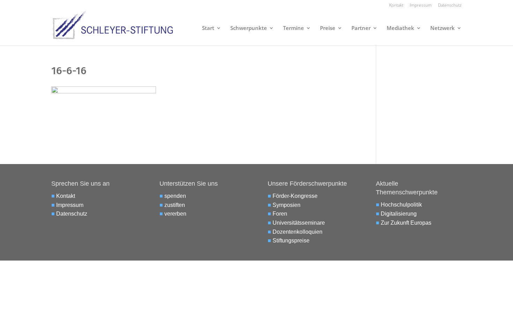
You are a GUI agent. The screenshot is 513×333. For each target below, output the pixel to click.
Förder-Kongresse (295, 196)
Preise (327, 28)
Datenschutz (450, 5)
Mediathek (400, 28)
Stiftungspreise (291, 240)
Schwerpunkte (248, 28)
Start (208, 28)
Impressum (421, 5)
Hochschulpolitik (401, 205)
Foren (280, 214)
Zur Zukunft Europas (406, 223)
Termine (293, 28)
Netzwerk (442, 28)
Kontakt (396, 5)
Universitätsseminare (299, 223)
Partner (361, 28)
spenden (175, 196)
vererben (175, 214)
